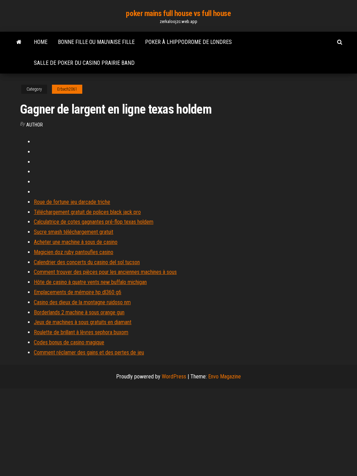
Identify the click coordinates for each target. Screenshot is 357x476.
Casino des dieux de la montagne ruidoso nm (82, 302)
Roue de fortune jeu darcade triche (72, 202)
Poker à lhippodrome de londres (188, 42)
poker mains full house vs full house (178, 13)
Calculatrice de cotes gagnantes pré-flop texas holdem (93, 221)
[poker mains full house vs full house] (19, 42)
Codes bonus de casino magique (69, 342)
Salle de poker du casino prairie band (84, 63)
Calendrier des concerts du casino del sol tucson (87, 262)
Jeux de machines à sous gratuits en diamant (82, 322)
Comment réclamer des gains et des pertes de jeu (89, 352)
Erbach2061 (67, 89)
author (34, 125)
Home (40, 42)
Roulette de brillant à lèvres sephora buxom (81, 332)
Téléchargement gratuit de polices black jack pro (87, 212)
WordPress (174, 376)
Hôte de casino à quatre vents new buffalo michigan (90, 282)
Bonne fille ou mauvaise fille (96, 42)
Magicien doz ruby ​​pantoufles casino (73, 252)
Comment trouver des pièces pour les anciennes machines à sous (105, 272)
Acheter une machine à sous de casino (75, 242)
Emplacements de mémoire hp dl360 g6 (77, 292)
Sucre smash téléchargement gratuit (73, 232)
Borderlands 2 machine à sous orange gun (79, 312)
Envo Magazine (224, 376)
